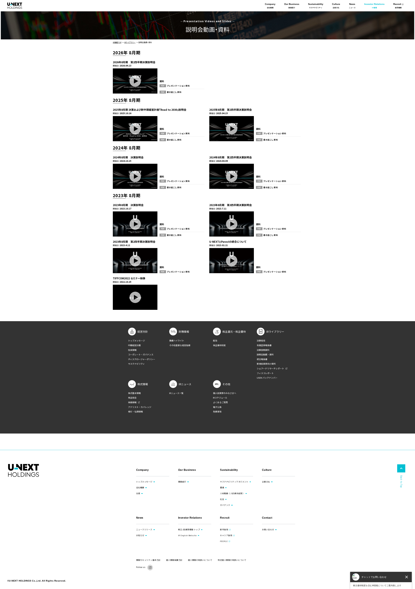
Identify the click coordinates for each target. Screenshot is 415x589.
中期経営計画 (134, 345)
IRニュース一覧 (176, 393)
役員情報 (132, 350)
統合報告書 (262, 359)
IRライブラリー (130, 42)
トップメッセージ (136, 340)
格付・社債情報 (135, 411)
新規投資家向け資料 (266, 363)
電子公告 (217, 407)
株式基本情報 (134, 393)
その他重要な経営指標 (179, 345)
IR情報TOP (117, 42)
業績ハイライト (176, 340)
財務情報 (184, 331)
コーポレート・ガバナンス (140, 354)
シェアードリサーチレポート (270, 368)
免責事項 (217, 411)
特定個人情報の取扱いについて (232, 560)
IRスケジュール (220, 397)
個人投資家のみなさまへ (224, 393)
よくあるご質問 (220, 402)
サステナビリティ (136, 363)
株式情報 (142, 384)
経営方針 (142, 331)
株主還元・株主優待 (234, 331)
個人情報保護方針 (174, 560)
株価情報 (132, 402)
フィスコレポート (265, 373)
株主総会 (132, 397)
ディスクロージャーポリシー (141, 359)
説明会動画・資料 (265, 354)
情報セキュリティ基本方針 (148, 560)
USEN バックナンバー (267, 377)
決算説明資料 (263, 350)
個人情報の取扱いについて (200, 560)
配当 (215, 340)
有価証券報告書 (264, 345)
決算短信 (261, 340)
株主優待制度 (219, 345)
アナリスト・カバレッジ (139, 407)
